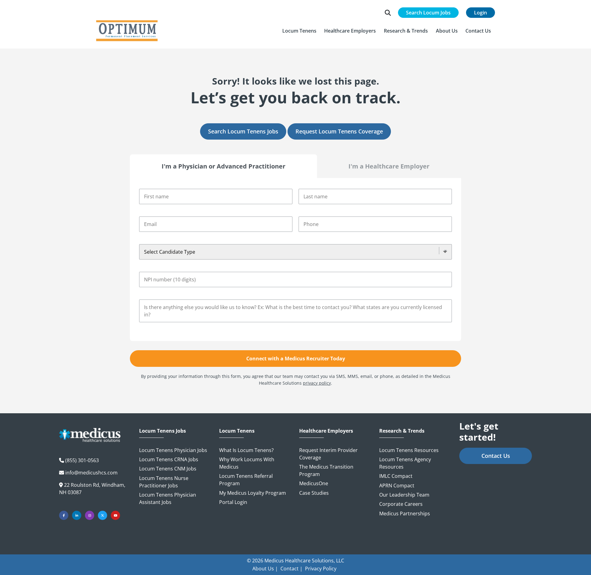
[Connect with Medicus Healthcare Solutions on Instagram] (89, 515)
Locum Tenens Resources (409, 450)
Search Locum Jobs (428, 12)
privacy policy (317, 383)
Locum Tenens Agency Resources (405, 463)
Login (480, 12)
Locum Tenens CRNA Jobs (168, 459)
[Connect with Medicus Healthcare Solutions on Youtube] (115, 515)
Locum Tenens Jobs (162, 431)
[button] (299, 31)
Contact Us (495, 455)
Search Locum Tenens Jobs (243, 131)
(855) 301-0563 (82, 460)
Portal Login (233, 502)
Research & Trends (401, 431)
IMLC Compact (395, 476)
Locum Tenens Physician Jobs (173, 450)
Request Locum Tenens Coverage (339, 131)
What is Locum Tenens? (246, 450)
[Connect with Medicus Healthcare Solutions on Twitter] (102, 515)
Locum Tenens (237, 431)
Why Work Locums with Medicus (246, 463)
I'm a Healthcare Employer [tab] (388, 166)
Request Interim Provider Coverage (328, 454)
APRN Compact (396, 485)
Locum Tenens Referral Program (246, 480)
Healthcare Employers (326, 431)
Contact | (291, 568)
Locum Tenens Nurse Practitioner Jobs (163, 482)
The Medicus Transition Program (326, 470)
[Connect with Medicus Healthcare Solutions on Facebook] (63, 515)
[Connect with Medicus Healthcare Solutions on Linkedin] (76, 515)
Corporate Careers (401, 504)
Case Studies (314, 493)
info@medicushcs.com (91, 472)
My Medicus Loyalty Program (252, 493)
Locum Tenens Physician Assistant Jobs (167, 498)
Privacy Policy (320, 568)
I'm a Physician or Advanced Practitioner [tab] (223, 166)
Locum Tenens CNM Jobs (167, 468)
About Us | (265, 568)
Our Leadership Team (404, 494)
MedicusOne (313, 483)
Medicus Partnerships (404, 513)
